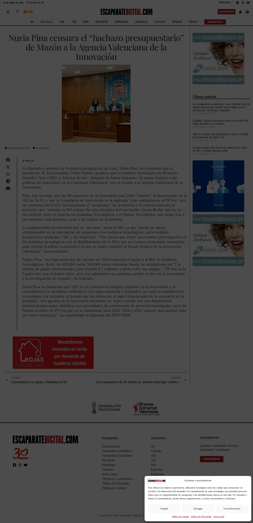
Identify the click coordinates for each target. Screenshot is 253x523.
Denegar (197, 508)
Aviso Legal (218, 516)
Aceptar (164, 508)
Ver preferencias (231, 508)
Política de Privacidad (201, 516)
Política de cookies (180, 516)
